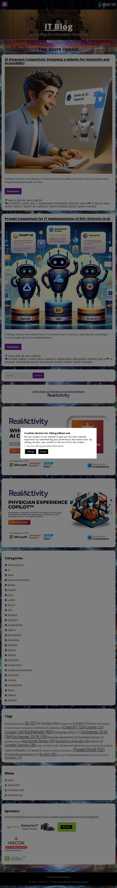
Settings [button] (30, 451)
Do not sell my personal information (45, 445)
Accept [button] (43, 451)
